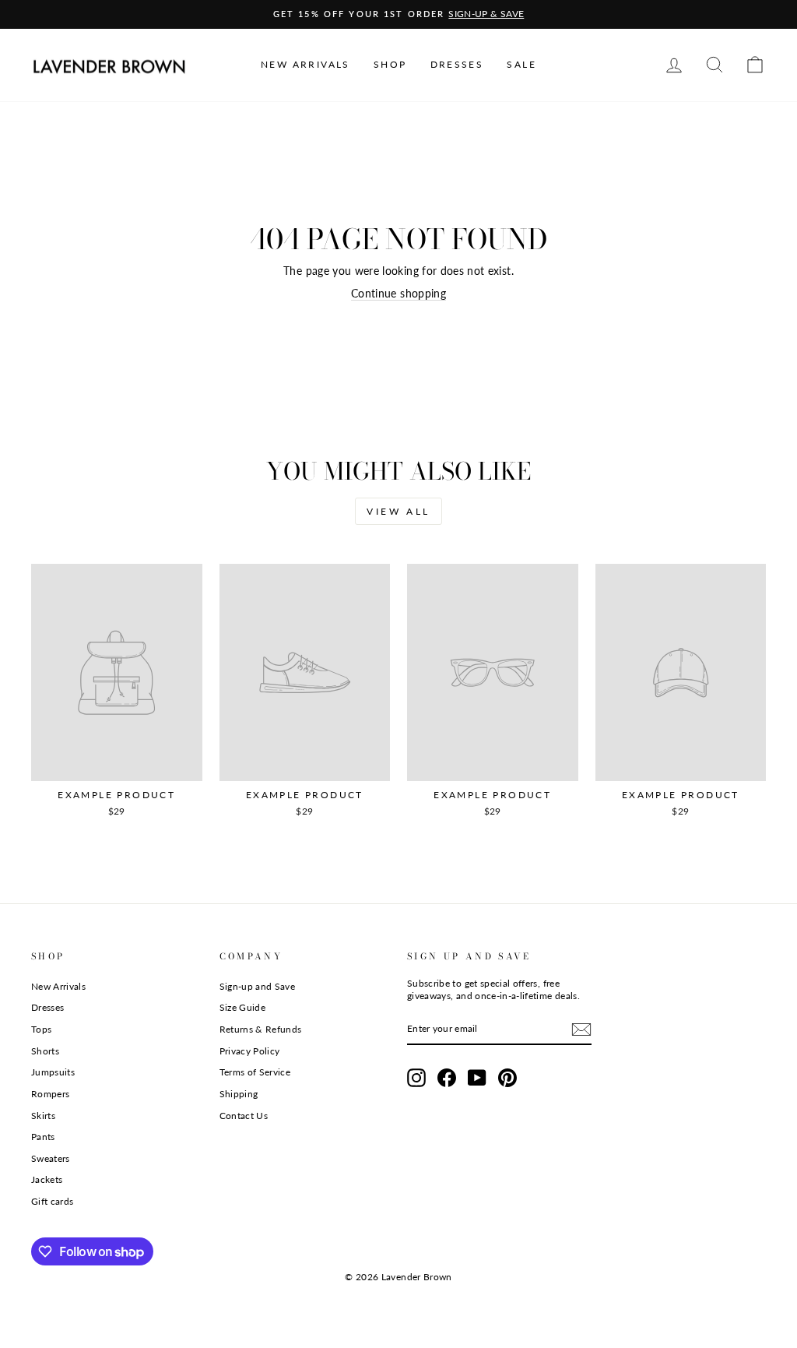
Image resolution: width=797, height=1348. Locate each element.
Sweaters (50, 1158)
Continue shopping (398, 293)
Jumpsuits (53, 1072)
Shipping (238, 1094)
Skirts (43, 1115)
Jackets (46, 1179)
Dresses (47, 1007)
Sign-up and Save (257, 986)
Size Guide (242, 1007)
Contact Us (244, 1115)
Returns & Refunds (260, 1029)
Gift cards (52, 1201)
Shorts (45, 1051)
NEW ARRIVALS (305, 64)
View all (398, 511)
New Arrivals (58, 986)
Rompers (50, 1094)
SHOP (390, 64)
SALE (521, 64)
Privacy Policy (249, 1051)
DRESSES (457, 64)
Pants (43, 1136)
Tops (41, 1029)
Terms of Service (255, 1072)
